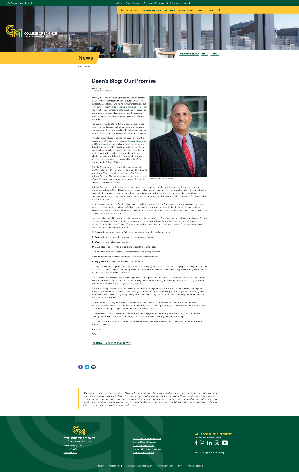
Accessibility (114, 466)
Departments (186, 10)
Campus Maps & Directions (144, 442)
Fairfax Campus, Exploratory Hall (147, 438)
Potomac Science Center (143, 445)
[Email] (93, 368)
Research (170, 10)
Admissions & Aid (152, 10)
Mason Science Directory (143, 452)
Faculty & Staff (150, 3)
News (87, 67)
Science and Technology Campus (147, 449)
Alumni (187, 3)
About (201, 10)
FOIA (180, 466)
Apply (215, 53)
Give (211, 10)
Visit (204, 53)
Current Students (133, 3)
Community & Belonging (170, 3)
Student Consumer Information (138, 466)
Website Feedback (195, 466)
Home (80, 67)
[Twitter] (87, 368)
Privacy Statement (165, 466)
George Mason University (22, 3)
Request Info (189, 53)
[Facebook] (80, 368)
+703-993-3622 (70, 452)
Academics (132, 10)
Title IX (101, 466)
